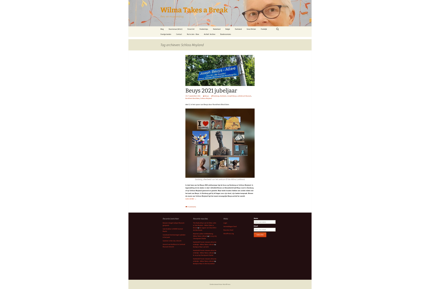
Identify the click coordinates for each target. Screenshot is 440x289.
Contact (179, 34)
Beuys (207, 96)
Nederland (216, 29)
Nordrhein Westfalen (192, 98)
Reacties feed (228, 230)
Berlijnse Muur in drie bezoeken (204, 264)
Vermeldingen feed (230, 226)
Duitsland (238, 29)
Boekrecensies (225, 34)
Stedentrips (203, 29)
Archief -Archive (209, 34)
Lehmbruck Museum (244, 96)
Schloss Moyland (206, 98)
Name (256, 218)
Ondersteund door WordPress (220, 284)
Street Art (191, 29)
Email (256, 226)
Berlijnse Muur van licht (201, 247)
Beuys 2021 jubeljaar (211, 90)
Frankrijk (264, 29)
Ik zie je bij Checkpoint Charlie (203, 255)
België (227, 29)
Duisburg (216, 96)
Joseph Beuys (232, 96)
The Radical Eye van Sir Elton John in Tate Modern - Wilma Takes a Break (204, 225)
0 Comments (191, 207)
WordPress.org (228, 234)
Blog (162, 29)
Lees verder (190, 199)
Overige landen (165, 34)
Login (225, 223)
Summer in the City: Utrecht (172, 241)
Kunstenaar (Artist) (175, 29)
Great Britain (251, 29)
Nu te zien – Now (193, 34)
